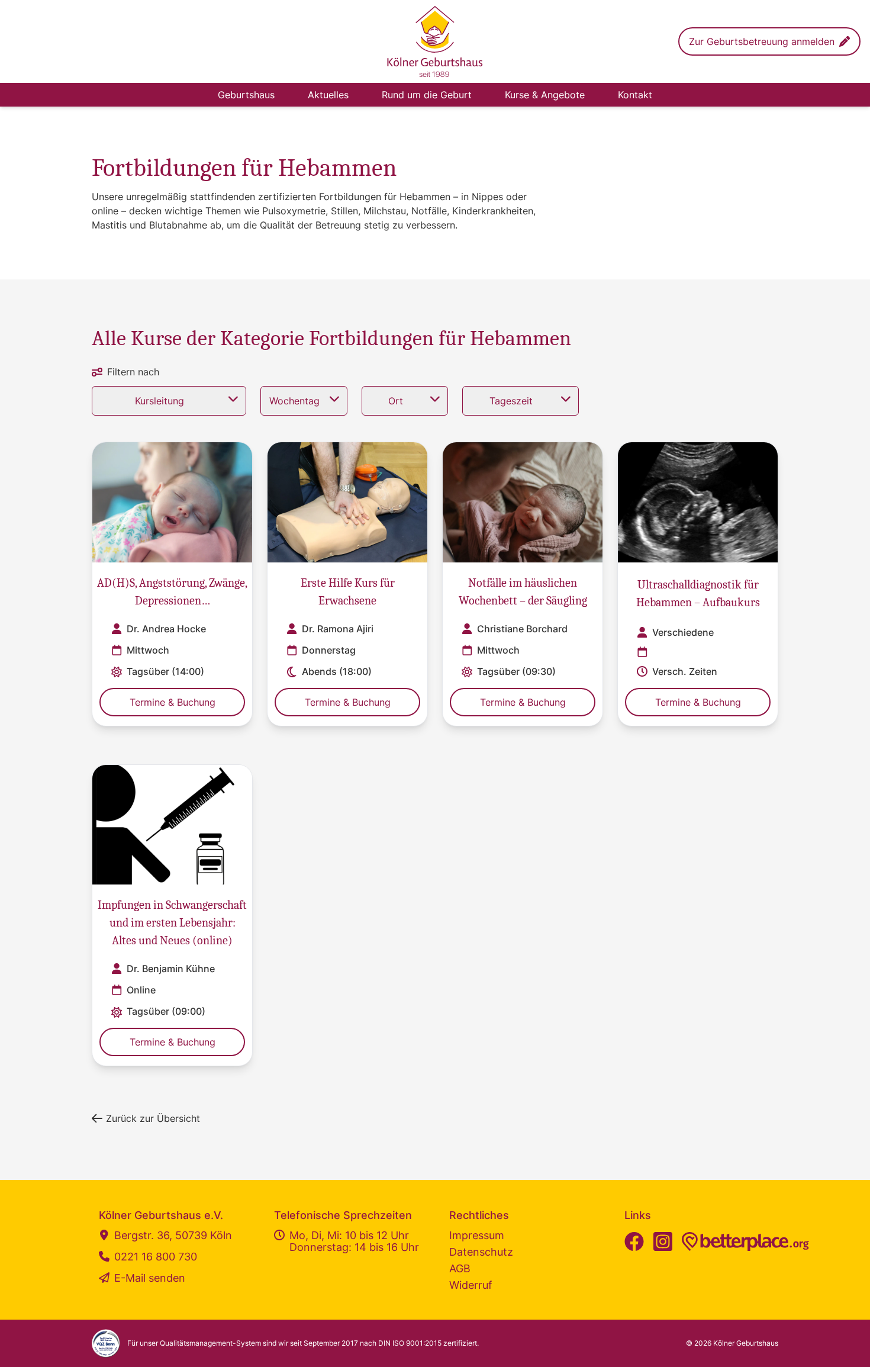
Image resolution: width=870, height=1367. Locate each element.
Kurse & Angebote (545, 95)
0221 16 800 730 (155, 1257)
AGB (460, 1268)
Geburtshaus (246, 95)
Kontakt (635, 95)
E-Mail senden (149, 1278)
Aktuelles (328, 95)
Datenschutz (481, 1252)
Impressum (476, 1235)
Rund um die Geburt (427, 95)
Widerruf (470, 1285)
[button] (769, 41)
